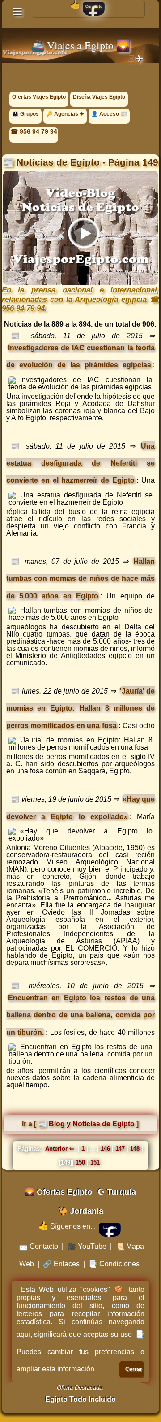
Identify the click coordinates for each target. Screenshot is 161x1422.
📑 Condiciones (114, 1264)
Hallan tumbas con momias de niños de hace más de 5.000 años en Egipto (80, 579)
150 (80, 1162)
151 (95, 1162)
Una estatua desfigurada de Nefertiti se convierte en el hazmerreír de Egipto (80, 463)
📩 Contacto (38, 1246)
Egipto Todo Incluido (80, 1399)
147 (120, 1148)
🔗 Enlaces (61, 1264)
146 (105, 1148)
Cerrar (133, 1369)
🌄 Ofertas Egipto (58, 1191)
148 (135, 1148)
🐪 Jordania (80, 1211)
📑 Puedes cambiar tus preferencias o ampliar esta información (81, 1351)
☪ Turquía (116, 1191)
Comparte (93, 6)
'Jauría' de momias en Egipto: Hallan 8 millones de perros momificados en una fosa (80, 708)
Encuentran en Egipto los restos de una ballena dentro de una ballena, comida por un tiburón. (80, 1015)
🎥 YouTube (86, 1246)
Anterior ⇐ (60, 1148)
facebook (110, 1228)
